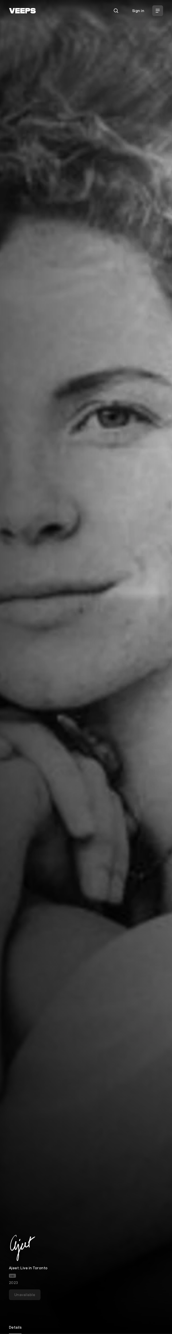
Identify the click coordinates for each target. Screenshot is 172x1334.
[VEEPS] (22, 10)
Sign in (138, 10)
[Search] (116, 10)
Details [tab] (15, 1327)
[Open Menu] (157, 10)
